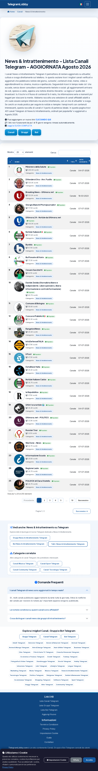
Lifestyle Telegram (57, 666)
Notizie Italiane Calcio (36, 379)
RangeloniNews (33, 329)
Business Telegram (81, 647)
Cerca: (53, 152)
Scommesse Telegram (23, 680)
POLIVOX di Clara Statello (38, 481)
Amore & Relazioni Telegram (57, 643)
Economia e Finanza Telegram (32, 657)
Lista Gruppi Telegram (49, 705)
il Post (28, 354)
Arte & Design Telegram (41, 647)
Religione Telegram (54, 675)
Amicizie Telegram (35, 643)
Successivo (83, 500)
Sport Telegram (78, 680)
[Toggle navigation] (88, 4)
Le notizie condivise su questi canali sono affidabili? (34, 610)
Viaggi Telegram (31, 685)
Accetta (89, 760)
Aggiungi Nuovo (49, 714)
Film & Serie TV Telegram (43, 652)
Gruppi (24, 132)
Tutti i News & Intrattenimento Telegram (67, 544)
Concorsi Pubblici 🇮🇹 (35, 316)
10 (72, 500)
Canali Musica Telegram (23, 564)
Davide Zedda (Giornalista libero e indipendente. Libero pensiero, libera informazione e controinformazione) (43, 285)
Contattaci (48, 742)
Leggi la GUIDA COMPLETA (19, 125)
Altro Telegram (47, 685)
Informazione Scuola (35, 455)
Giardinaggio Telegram (46, 661)
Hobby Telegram (80, 661)
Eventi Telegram (53, 657)
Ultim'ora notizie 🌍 (35, 405)
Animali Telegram (78, 643)
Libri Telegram (41, 666)
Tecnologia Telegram (18, 675)
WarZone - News (33, 443)
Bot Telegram (70, 637)
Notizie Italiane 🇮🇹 (34, 232)
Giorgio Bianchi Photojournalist (41, 205)
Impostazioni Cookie (49, 733)
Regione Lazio (32, 468)
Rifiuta (76, 760)
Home (12, 12)
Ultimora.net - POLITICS (37, 417)
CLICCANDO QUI (43, 119)
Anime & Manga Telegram (19, 647)
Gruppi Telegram (29, 637)
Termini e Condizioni (49, 724)
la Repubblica (32, 392)
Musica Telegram (52, 671)
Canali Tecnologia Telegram (55, 570)
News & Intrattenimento (44, 173)
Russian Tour (32, 430)
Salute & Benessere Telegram (76, 675)
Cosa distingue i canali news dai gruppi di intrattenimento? (38, 618)
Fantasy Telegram (70, 657)
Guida (49, 737)
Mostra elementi (20, 152)
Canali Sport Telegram (49, 564)
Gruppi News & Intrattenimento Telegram (30, 538)
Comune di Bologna (35, 303)
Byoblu (29, 244)
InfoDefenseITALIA (34, 341)
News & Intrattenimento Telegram (74, 671)
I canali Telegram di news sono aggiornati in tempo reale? (37, 590)
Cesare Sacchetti (34, 270)
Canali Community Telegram (25, 570)
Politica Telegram (37, 675)
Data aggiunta (83, 161)
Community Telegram (64, 685)
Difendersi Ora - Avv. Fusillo (39, 179)
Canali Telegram (50, 637)
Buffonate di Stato (35, 257)
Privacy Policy (49, 729)
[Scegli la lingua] (81, 4)
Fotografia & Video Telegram (22, 661)
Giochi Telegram (64, 661)
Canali (20, 12)
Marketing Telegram (18, 671)
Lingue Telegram (74, 666)
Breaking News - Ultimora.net (40, 192)
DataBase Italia (33, 367)
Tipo (72, 162)
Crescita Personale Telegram (68, 652)
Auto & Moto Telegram (62, 647)
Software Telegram (61, 680)
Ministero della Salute (36, 166)
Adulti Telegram (19, 643)
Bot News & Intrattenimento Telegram (28, 544)
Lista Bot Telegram (49, 710)
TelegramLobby (17, 4)
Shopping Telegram (42, 680)
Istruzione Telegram (25, 666)
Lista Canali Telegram (49, 701)
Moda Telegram (35, 671)
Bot (36, 132)
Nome (17, 162)
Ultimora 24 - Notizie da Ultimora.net (43, 217)
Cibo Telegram (24, 652)
